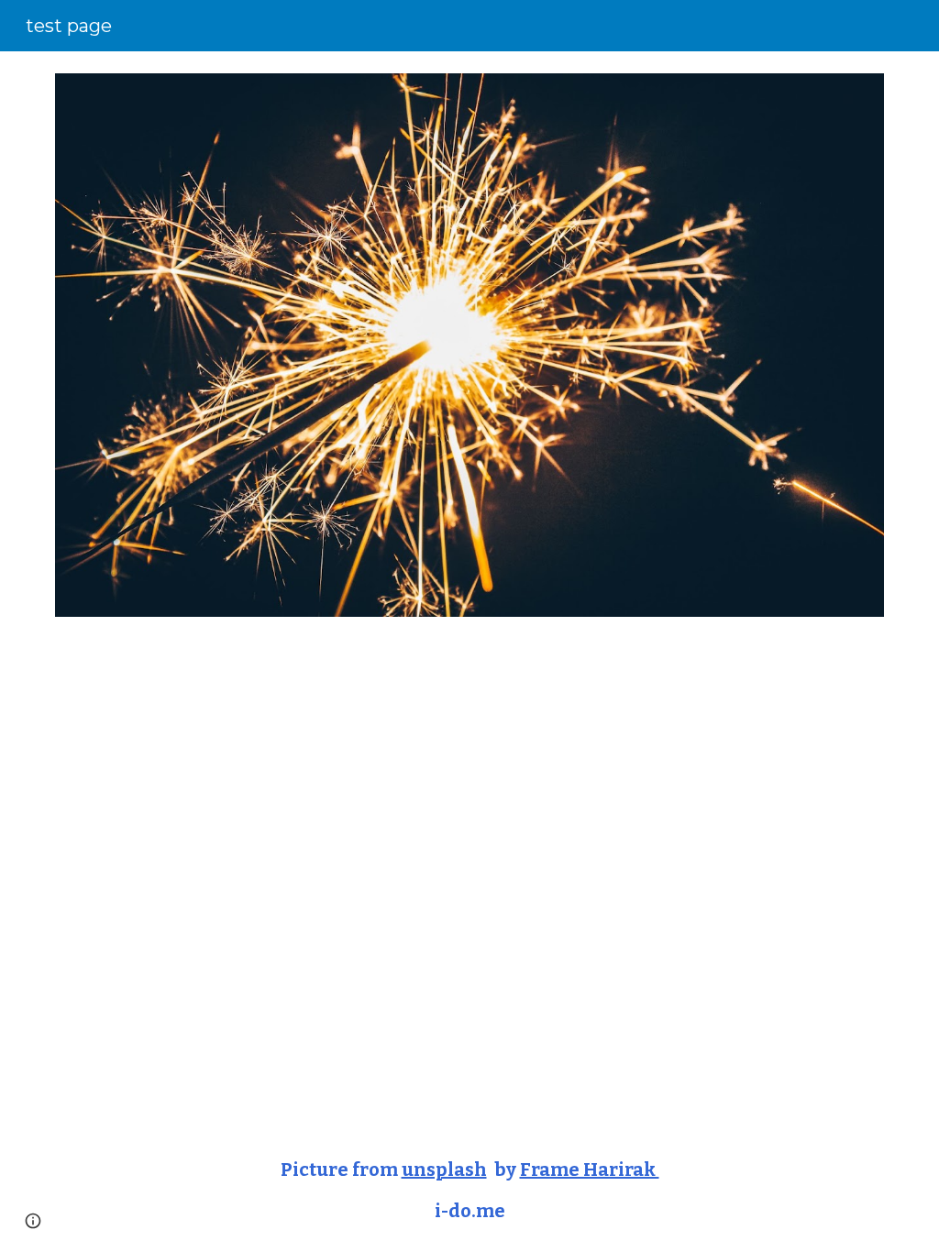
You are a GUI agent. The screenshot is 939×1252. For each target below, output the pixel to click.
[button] (33, 1221)
